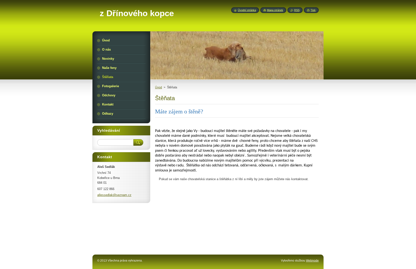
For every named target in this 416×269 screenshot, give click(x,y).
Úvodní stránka (247, 10)
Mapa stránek (275, 10)
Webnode (312, 260)
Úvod (158, 87)
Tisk (313, 10)
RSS (296, 10)
